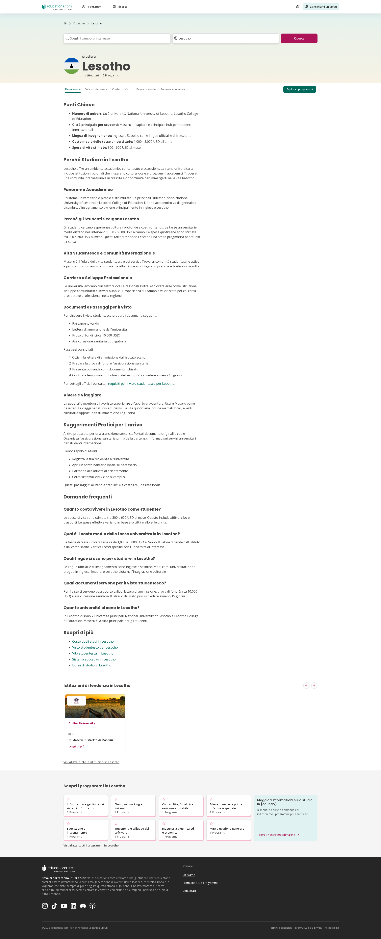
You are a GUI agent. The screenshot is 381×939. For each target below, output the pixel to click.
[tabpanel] (191, 385)
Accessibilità (332, 927)
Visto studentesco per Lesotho (95, 647)
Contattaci (189, 891)
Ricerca (299, 38)
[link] (96, 23)
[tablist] (191, 89)
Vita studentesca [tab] (96, 89)
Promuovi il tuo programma (200, 883)
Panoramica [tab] (73, 89)
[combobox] (116, 38)
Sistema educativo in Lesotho (94, 659)
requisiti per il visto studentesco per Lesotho (141, 383)
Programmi (94, 7)
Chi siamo (189, 875)
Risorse (122, 7)
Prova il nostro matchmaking (276, 835)
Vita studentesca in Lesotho (93, 653)
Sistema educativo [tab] (173, 89)
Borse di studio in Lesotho (91, 665)
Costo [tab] (116, 89)
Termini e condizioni (280, 927)
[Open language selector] (297, 6)
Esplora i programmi (300, 89)
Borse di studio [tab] (146, 89)
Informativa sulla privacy (308, 927)
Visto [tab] (128, 89)
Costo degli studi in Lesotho (93, 641)
